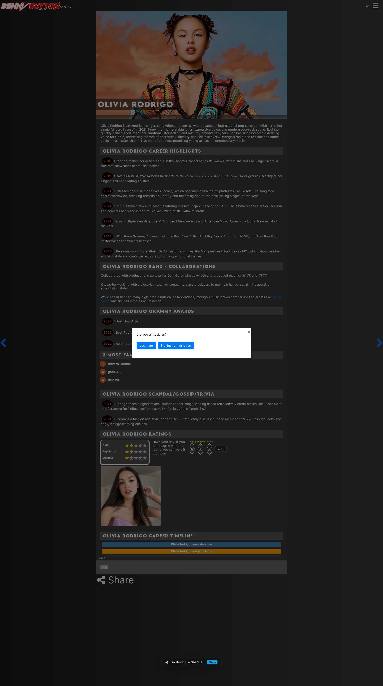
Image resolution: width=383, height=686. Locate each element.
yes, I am (146, 345)
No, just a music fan (176, 345)
